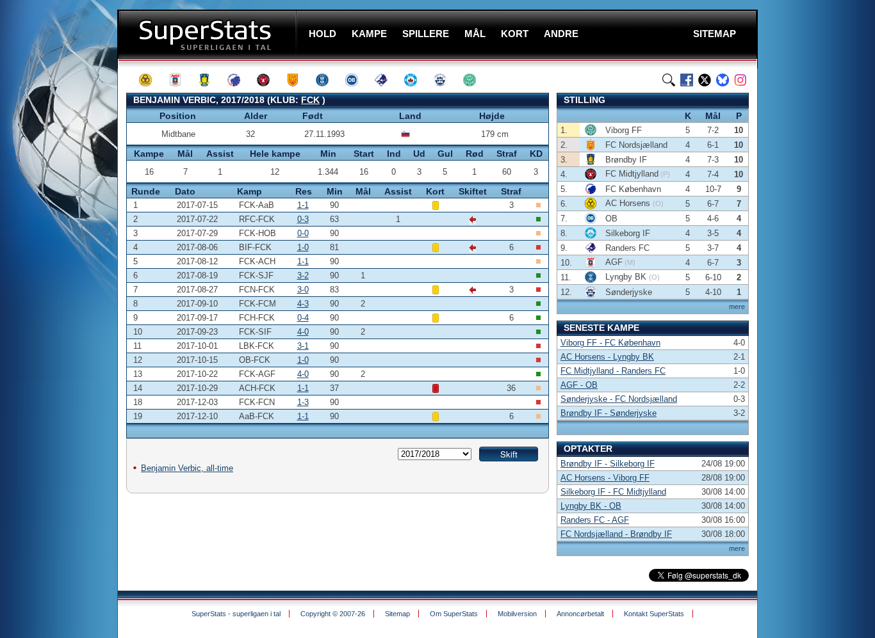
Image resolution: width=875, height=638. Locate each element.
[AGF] (180, 80)
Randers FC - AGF (594, 520)
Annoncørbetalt (580, 614)
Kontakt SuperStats (654, 614)
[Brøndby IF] (210, 80)
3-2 (303, 275)
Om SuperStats (454, 614)
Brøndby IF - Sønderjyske (608, 413)
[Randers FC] (387, 80)
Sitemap (397, 614)
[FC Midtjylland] (269, 80)
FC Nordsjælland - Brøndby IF (616, 534)
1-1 (303, 205)
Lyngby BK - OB (590, 506)
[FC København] (239, 80)
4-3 (303, 303)
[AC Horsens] (151, 80)
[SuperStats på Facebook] (686, 80)
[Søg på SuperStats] (668, 80)
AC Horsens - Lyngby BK (607, 357)
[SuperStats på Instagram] (740, 80)
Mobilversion (517, 614)
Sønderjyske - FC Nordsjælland (618, 399)
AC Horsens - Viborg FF (605, 477)
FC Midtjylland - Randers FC (613, 371)
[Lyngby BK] (328, 80)
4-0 (303, 332)
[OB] (357, 80)
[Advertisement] (61, 253)
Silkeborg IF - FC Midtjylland (613, 492)
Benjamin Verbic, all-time (187, 468)
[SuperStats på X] (704, 80)
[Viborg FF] (475, 80)
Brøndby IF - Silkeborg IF (607, 463)
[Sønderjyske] (446, 80)
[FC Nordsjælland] (298, 80)
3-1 (303, 346)
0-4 (303, 318)
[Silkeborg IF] (416, 80)
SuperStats (208, 34)
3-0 (303, 289)
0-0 (303, 233)
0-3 (303, 219)
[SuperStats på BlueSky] (722, 80)
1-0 (303, 247)
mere (737, 306)
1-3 (303, 402)
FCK (310, 100)
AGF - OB (579, 385)
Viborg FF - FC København (610, 342)
